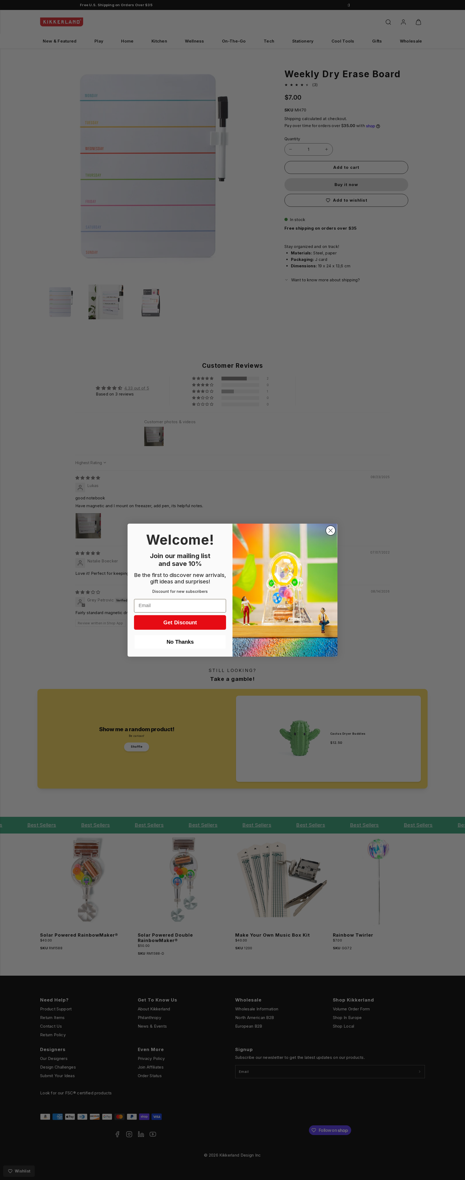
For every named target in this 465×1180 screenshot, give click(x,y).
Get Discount (180, 622)
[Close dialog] (330, 530)
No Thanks (180, 642)
